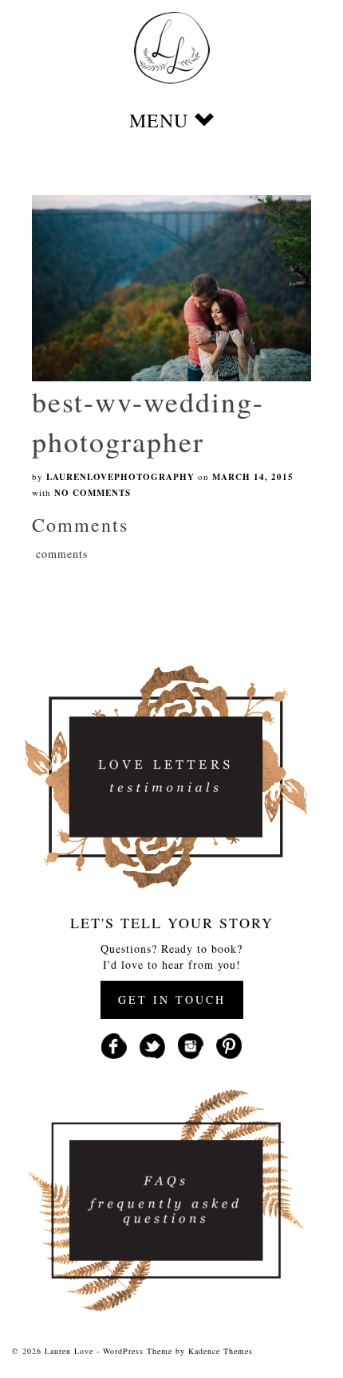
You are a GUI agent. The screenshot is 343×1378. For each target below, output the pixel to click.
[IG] (191, 1044)
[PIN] (229, 1044)
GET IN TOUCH (172, 999)
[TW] (152, 1044)
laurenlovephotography (120, 476)
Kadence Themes (220, 1351)
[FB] (114, 1044)
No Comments (92, 492)
